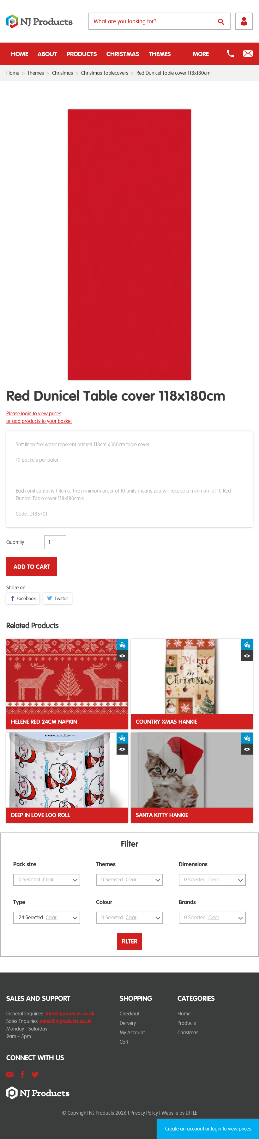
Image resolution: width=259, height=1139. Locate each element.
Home (19, 54)
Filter (129, 941)
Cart (124, 1042)
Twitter (61, 598)
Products (82, 54)
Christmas (122, 54)
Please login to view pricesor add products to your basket (39, 417)
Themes (160, 54)
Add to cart (32, 566)
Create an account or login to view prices (208, 1129)
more (201, 54)
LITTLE (191, 1113)
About (47, 54)
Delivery (128, 1023)
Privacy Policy (144, 1113)
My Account (132, 1033)
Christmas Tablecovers (104, 73)
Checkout (129, 1014)
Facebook (26, 598)
